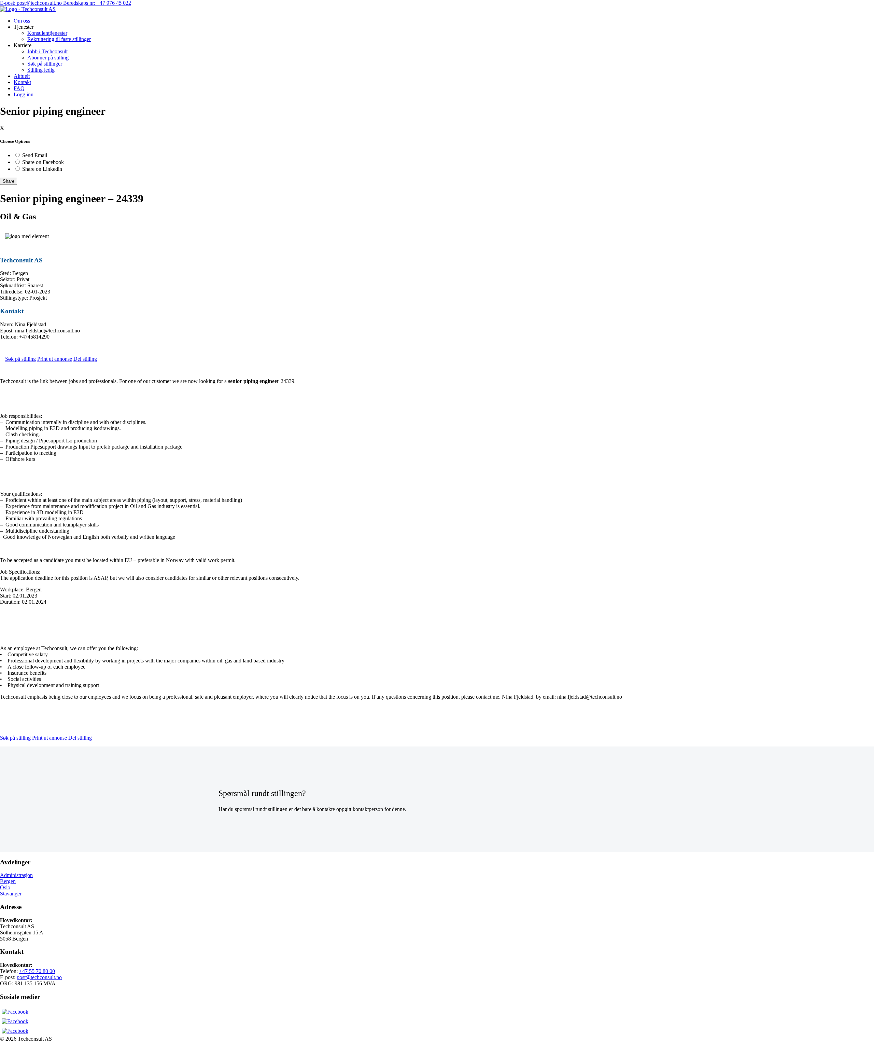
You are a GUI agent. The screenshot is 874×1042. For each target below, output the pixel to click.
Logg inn (23, 94)
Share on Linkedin (42, 169)
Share (8, 181)
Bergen (8, 881)
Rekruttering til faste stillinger (59, 39)
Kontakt (22, 82)
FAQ (19, 88)
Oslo (5, 887)
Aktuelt (22, 76)
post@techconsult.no (39, 977)
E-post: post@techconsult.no (31, 3)
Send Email (34, 155)
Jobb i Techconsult (47, 51)
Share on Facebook (43, 162)
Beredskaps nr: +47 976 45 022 (97, 3)
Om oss (22, 21)
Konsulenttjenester (47, 33)
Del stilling (85, 359)
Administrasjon (16, 875)
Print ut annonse (54, 359)
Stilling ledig (41, 70)
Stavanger (11, 893)
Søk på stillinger (44, 64)
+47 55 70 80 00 (37, 971)
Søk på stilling (20, 359)
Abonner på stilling (48, 57)
